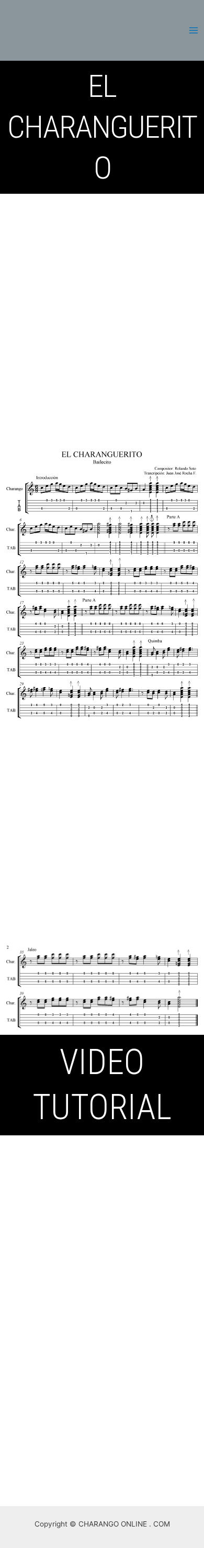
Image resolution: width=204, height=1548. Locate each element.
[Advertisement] (102, 301)
